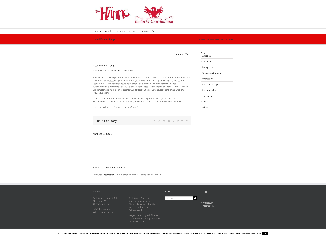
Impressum (207, 78)
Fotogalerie (207, 67)
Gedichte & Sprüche (211, 72)
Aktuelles (206, 55)
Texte (205, 101)
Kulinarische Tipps (211, 84)
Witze (205, 107)
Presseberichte (209, 90)
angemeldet (108, 174)
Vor (187, 53)
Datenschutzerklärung (251, 233)
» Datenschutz (207, 205)
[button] (153, 31)
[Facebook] (202, 192)
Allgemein (207, 61)
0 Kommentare (128, 70)
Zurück (179, 53)
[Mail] (210, 192)
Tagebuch (117, 70)
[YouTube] (206, 192)
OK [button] (265, 233)
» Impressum (207, 202)
